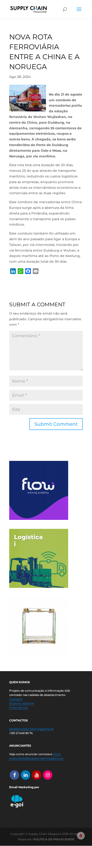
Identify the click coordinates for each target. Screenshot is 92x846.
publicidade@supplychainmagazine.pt (36, 758)
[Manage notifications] (81, 835)
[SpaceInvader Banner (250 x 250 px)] (38, 654)
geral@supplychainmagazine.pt (31, 729)
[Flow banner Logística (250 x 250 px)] (38, 519)
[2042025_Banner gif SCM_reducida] (38, 587)
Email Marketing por (24, 787)
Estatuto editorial (21, 703)
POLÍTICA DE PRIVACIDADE (53, 839)
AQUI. (57, 754)
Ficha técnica (18, 707)
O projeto (16, 699)
